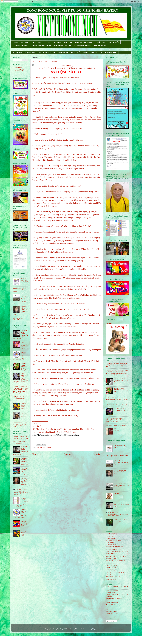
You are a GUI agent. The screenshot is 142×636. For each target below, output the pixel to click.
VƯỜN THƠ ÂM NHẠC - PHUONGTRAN (113, 591)
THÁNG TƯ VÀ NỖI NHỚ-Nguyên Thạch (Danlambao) (19, 398)
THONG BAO (36, 42)
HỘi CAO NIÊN (110, 554)
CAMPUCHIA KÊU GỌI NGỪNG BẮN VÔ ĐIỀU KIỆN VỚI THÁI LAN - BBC (20, 492)
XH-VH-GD (109, 579)
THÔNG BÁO (17, 52)
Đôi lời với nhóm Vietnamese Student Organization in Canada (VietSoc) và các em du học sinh (117, 399)
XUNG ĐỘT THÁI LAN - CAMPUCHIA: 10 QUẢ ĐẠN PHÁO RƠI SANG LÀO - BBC (117, 514)
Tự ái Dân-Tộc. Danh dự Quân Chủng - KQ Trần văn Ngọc (121, 462)
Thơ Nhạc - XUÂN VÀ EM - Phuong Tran (118, 405)
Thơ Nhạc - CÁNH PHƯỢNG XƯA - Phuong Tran (24, 367)
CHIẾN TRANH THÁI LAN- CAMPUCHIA (114, 541)
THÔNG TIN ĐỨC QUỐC (113, 614)
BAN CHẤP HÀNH (100, 46)
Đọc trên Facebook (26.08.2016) (18, 318)
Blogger (94, 629)
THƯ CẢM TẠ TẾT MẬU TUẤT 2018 (24, 523)
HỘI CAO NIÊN (113, 42)
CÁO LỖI (109, 323)
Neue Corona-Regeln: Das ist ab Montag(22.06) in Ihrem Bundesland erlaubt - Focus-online (116, 419)
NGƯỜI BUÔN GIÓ (111, 611)
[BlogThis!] (39, 445)
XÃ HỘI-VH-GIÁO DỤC (20, 46)
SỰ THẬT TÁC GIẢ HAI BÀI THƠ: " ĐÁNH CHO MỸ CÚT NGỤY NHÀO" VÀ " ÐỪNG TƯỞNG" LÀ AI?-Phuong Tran (20, 390)
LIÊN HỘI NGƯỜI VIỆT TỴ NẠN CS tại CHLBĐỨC (117, 595)
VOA (107, 609)
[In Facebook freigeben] (43, 445)
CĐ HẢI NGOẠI (110, 538)
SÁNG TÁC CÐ (63, 52)
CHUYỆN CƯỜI (100, 42)
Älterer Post (97, 454)
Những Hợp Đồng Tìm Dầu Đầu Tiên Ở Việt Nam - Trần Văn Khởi (121, 485)
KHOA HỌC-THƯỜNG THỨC (41, 46)
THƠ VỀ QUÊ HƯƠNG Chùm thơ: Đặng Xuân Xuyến (19, 289)
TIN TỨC (47, 42)
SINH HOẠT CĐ (110, 565)
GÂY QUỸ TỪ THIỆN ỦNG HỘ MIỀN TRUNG (24, 471)
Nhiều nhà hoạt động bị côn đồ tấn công (24, 415)
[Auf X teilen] (41, 445)
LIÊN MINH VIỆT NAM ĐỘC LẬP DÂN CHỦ (117, 587)
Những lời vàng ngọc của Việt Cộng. (120, 429)
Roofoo (83, 629)
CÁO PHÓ (108, 536)
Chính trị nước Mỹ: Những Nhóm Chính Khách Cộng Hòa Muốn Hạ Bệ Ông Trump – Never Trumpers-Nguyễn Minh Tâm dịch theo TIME (117, 372)
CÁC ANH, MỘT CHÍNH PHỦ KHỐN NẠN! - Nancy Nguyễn (121, 504)
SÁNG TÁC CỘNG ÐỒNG (83, 42)
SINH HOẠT (25, 42)
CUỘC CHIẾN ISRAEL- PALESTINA (116, 551)
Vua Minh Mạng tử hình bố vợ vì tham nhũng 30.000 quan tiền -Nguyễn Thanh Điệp (117, 364)
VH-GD (108, 574)
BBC (107, 607)
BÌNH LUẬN (68, 42)
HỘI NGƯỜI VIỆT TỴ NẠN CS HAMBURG (114, 599)
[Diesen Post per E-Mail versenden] (37, 445)
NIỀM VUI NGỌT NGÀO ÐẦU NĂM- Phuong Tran (24, 345)
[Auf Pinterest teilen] (45, 445)
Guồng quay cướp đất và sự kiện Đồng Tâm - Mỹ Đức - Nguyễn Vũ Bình (20, 424)
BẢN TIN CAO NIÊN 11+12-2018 (24, 280)
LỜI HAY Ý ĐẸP (110, 558)
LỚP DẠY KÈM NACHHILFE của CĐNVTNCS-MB (18, 69)
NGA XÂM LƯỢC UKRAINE (114, 561)
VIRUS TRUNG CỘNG (112, 577)
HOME (15, 42)
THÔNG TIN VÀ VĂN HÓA (113, 602)
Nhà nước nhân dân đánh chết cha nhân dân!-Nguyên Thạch (121, 380)
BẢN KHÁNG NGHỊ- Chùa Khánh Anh (116, 425)
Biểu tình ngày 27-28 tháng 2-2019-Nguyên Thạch (121, 520)
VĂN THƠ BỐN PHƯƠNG (62, 46)
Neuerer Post (37, 454)
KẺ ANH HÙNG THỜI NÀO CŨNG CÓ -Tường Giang (120, 471)
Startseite (67, 454)
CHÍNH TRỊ (57, 42)
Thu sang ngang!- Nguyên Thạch (23, 406)
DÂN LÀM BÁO (110, 604)
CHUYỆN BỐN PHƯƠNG (82, 46)
